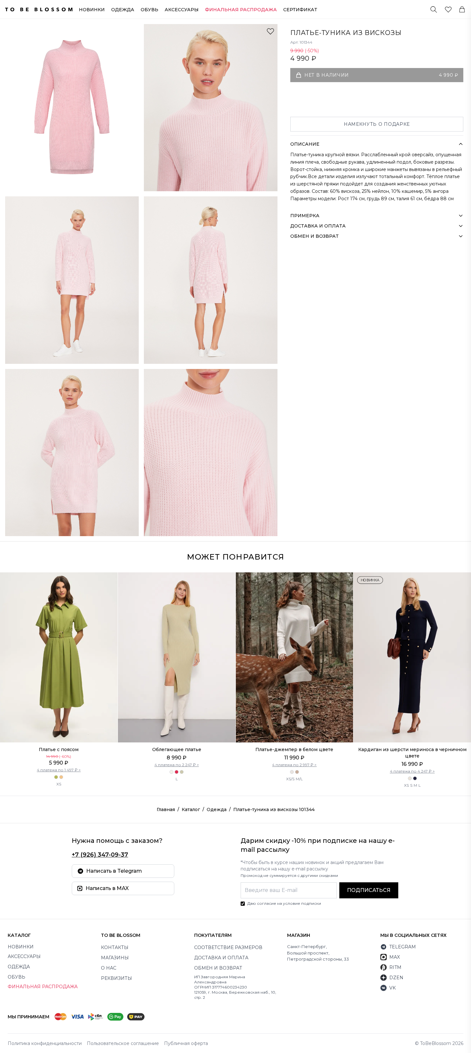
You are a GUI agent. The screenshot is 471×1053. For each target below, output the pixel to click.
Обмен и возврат (218, 968)
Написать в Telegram (114, 871)
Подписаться (369, 890)
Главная (166, 809)
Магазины (115, 958)
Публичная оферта (186, 1043)
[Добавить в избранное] (270, 31)
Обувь (149, 10)
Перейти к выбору (59, 729)
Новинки (92, 10)
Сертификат (300, 10)
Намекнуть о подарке (377, 124)
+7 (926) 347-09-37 (100, 854)
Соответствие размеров (228, 947)
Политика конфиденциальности (45, 1043)
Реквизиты (116, 978)
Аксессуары (182, 10)
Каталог (191, 809)
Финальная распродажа (43, 986)
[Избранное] (448, 9)
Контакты (114, 947)
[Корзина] (462, 9)
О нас (108, 968)
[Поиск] (433, 9)
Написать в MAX (107, 888)
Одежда (122, 10)
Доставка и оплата (221, 958)
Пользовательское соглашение (123, 1043)
